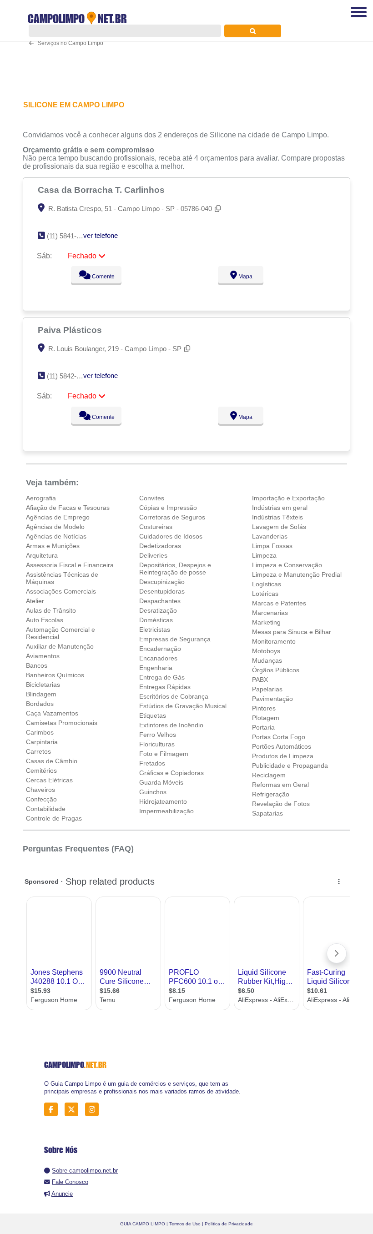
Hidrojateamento (163, 801)
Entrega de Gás (162, 677)
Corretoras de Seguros (172, 517)
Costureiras (155, 526)
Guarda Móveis (161, 782)
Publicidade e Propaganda (290, 765)
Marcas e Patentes (279, 603)
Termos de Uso (185, 1223)
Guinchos (152, 792)
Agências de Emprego (58, 517)
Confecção (41, 799)
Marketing (266, 622)
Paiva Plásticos (71, 330)
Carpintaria (42, 741)
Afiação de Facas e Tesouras (68, 507)
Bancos (36, 665)
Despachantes (160, 600)
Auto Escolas (44, 620)
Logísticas (266, 584)
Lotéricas (265, 593)
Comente (103, 276)
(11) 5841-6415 (69, 236)
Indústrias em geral (279, 507)
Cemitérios (41, 770)
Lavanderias (269, 536)
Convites (151, 498)
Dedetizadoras (160, 545)
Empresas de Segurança (175, 639)
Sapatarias (267, 813)
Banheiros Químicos (55, 675)
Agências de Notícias (56, 536)
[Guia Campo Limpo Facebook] (53, 1109)
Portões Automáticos (281, 746)
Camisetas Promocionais (61, 722)
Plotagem (265, 717)
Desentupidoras (162, 591)
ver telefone (100, 235)
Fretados (152, 763)
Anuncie (62, 1193)
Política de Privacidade (229, 1223)
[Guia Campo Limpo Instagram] (94, 1109)
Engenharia (155, 667)
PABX (260, 679)
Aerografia (41, 498)
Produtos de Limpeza (282, 756)
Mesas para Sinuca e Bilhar (291, 631)
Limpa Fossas (272, 545)
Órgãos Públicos (275, 670)
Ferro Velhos (157, 734)
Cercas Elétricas (49, 780)
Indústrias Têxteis (277, 517)
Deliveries (153, 555)
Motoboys (266, 651)
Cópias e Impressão (168, 507)
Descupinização (162, 581)
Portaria (263, 727)
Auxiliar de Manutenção (60, 646)
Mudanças (267, 660)
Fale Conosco (70, 1182)
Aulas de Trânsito (51, 610)
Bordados (40, 703)
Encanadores (158, 658)
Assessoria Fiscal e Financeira (70, 565)
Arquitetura (42, 555)
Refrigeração (270, 794)
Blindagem (41, 694)
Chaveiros (40, 789)
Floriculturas (157, 744)
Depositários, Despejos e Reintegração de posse (175, 568)
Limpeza (264, 555)
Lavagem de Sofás (279, 526)
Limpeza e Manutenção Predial (297, 574)
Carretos (38, 751)
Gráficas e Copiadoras (171, 772)
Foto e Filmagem (163, 753)
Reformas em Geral (280, 784)
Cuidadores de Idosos (170, 536)
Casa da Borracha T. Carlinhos (102, 190)
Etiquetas (152, 715)
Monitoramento (274, 641)
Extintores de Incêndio (171, 725)
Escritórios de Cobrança (173, 696)
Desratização (158, 610)
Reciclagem (269, 775)
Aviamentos (43, 656)
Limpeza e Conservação (287, 565)
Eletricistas (154, 629)
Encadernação (160, 648)
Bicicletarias (43, 684)
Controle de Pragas (54, 818)
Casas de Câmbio (51, 761)
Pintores (264, 708)
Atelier (35, 600)
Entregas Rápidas (165, 686)
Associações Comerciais (61, 591)
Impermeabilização (166, 811)
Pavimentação (272, 698)
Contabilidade (46, 808)
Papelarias (267, 689)
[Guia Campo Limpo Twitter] (74, 1109)
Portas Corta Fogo (278, 736)
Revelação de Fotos (281, 803)
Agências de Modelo (55, 526)
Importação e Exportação (288, 498)
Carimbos (40, 732)
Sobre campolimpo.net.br (85, 1170)
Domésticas (156, 620)
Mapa (244, 276)
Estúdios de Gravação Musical (183, 706)
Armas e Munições (53, 545)
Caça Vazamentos (52, 713)
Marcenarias (270, 612)
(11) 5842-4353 (69, 376)
